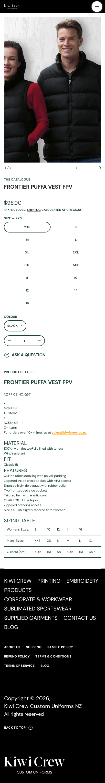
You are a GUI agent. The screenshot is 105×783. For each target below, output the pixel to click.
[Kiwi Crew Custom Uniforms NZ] (12, 6)
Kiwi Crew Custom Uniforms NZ (43, 706)
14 (76, 290)
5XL (76, 265)
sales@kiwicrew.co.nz (69, 432)
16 (27, 303)
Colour (10, 317)
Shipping (34, 210)
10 (76, 278)
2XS (27, 227)
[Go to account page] (86, 8)
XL (27, 252)
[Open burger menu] (97, 6)
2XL (76, 252)
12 (27, 290)
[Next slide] (95, 168)
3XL (27, 265)
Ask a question (28, 355)
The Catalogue (17, 179)
